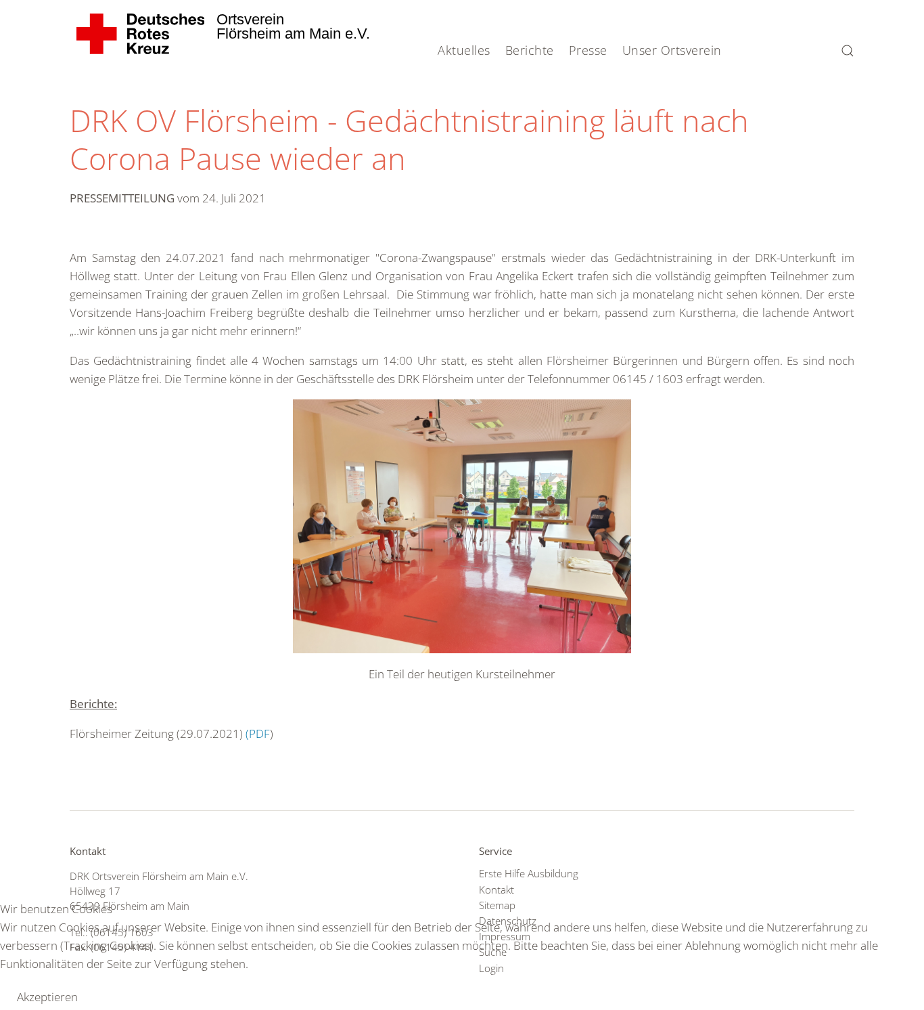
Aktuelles (464, 50)
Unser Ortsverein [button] (672, 50)
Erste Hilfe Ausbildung (528, 873)
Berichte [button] (529, 50)
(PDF (258, 733)
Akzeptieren (47, 997)
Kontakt (496, 889)
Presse (588, 50)
